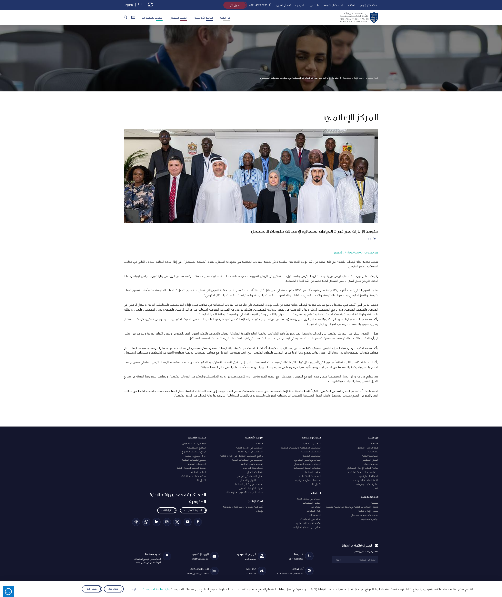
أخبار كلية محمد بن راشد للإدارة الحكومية (243, 506)
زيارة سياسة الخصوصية (156, 589)
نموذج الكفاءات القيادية (194, 459)
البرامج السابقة (198, 471)
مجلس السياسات (312, 471)
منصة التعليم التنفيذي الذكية (191, 467)
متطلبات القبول (255, 471)
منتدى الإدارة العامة (368, 510)
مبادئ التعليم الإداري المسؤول (362, 467)
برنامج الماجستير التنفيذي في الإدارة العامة (241, 455)
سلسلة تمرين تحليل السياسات (248, 483)
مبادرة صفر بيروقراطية (367, 483)
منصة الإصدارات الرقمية (308, 480)
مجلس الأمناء (371, 463)
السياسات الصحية (312, 455)
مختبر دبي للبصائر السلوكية (307, 526)
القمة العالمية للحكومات (366, 480)
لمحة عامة (373, 451)
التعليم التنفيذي (178, 17)
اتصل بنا (374, 488)
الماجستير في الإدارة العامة (249, 447)
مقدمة (374, 443)
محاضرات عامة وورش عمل (364, 514)
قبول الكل (113, 588)
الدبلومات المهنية (197, 463)
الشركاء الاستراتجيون (368, 475)
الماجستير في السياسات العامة (247, 459)
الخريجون (300, 4)
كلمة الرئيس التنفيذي (367, 447)
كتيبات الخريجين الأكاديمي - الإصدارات (244, 492)
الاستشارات (315, 514)
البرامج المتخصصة (196, 447)
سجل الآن (234, 5)
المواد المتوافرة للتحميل (251, 488)
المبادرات (316, 506)
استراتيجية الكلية (370, 455)
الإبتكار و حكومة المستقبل (307, 463)
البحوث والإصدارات (152, 17)
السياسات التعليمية (311, 451)
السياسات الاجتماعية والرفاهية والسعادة (301, 447)
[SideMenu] (133, 17)
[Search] (125, 17)
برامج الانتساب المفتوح (194, 451)
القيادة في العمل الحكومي (307, 459)
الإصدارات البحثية (312, 443)
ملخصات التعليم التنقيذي (193, 475)
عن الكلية (225, 17)
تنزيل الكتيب (166, 510)
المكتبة (351, 4)
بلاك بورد (314, 4)
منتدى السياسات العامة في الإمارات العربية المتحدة (352, 506)
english (128, 4)
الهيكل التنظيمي (370, 459)
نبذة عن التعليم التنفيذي (194, 443)
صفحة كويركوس (368, 4)
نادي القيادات (314, 510)
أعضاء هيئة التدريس (253, 467)
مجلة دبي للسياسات (310, 518)
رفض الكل (91, 588)
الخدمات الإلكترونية (333, 4)
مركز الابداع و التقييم (195, 455)
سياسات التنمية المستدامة (307, 467)
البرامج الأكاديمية (204, 17)
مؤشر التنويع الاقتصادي (308, 522)
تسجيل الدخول (283, 4)
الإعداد (132, 589)
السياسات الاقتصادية (310, 475)
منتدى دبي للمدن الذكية (309, 498)
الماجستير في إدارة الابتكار (250, 451)
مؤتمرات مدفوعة (369, 518)
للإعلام (259, 510)
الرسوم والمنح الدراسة (252, 463)
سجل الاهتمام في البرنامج (250, 475)
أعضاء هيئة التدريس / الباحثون (363, 471)
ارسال (338, 559)
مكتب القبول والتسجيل (251, 480)
